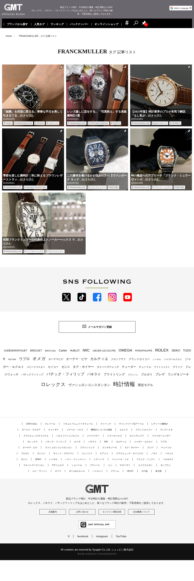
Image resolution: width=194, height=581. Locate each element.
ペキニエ (169, 453)
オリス (58, 471)
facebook (82, 536)
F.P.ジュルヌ (58, 465)
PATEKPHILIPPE (143, 351)
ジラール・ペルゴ (74, 429)
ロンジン (41, 453)
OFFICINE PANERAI (99, 123)
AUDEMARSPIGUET (15, 350)
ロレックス (53, 384)
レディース (99, 459)
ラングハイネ (166, 429)
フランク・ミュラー (162, 187)
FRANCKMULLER (24, 123)
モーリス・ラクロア (31, 429)
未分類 (158, 471)
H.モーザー (125, 465)
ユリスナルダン (145, 465)
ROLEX (162, 350)
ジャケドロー (93, 436)
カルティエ (53, 123)
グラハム (115, 471)
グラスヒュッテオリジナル (35, 436)
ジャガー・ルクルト (143, 441)
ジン (110, 465)
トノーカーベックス (34, 251)
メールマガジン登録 (100, 326)
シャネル (157, 359)
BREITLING (50, 351)
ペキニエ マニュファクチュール (78, 424)
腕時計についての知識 (101, 429)
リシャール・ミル (120, 459)
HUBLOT (75, 350)
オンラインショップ (106, 24)
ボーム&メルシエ (77, 471)
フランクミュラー (97, 187)
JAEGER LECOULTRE (36, 187)
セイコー (53, 367)
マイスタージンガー (161, 436)
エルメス (124, 429)
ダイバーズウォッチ (108, 367)
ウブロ (24, 359)
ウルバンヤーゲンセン (33, 465)
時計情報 (114, 187)
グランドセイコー (139, 359)
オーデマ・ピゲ (76, 359)
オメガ (39, 358)
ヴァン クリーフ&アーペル (131, 424)
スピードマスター (36, 367)
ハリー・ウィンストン (75, 459)
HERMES (176, 123)
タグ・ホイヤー (83, 366)
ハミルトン (98, 471)
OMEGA (125, 350)
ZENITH (40, 123)
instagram (102, 536)
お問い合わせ (82, 512)
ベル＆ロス (168, 459)
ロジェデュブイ (137, 436)
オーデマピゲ (55, 359)
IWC (86, 350)
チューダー (129, 366)
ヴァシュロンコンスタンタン (89, 385)
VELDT (130, 471)
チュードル (145, 367)
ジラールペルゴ (114, 436)
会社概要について (141, 512)
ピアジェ (104, 453)
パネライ (94, 374)
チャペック (106, 424)
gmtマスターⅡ (160, 123)
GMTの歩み (31, 424)
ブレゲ (160, 374)
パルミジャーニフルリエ (67, 436)
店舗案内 (52, 512)
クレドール (50, 424)
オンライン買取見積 (111, 512)
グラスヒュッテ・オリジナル (129, 453)
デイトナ (178, 367)
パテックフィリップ (32, 374)
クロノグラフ (118, 359)
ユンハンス (87, 453)
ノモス (154, 453)
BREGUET (36, 350)
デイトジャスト (162, 367)
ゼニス (65, 366)
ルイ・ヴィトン (40, 471)
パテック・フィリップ (65, 374)
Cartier (8, 123)
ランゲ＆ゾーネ (178, 374)
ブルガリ (146, 374)
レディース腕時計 (159, 424)
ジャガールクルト (173, 359)
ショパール (77, 465)
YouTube (12, 359)
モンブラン (165, 465)
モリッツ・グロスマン (63, 453)
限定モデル (145, 385)
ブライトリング (114, 374)
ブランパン (133, 374)
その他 (144, 471)
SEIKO (175, 350)
